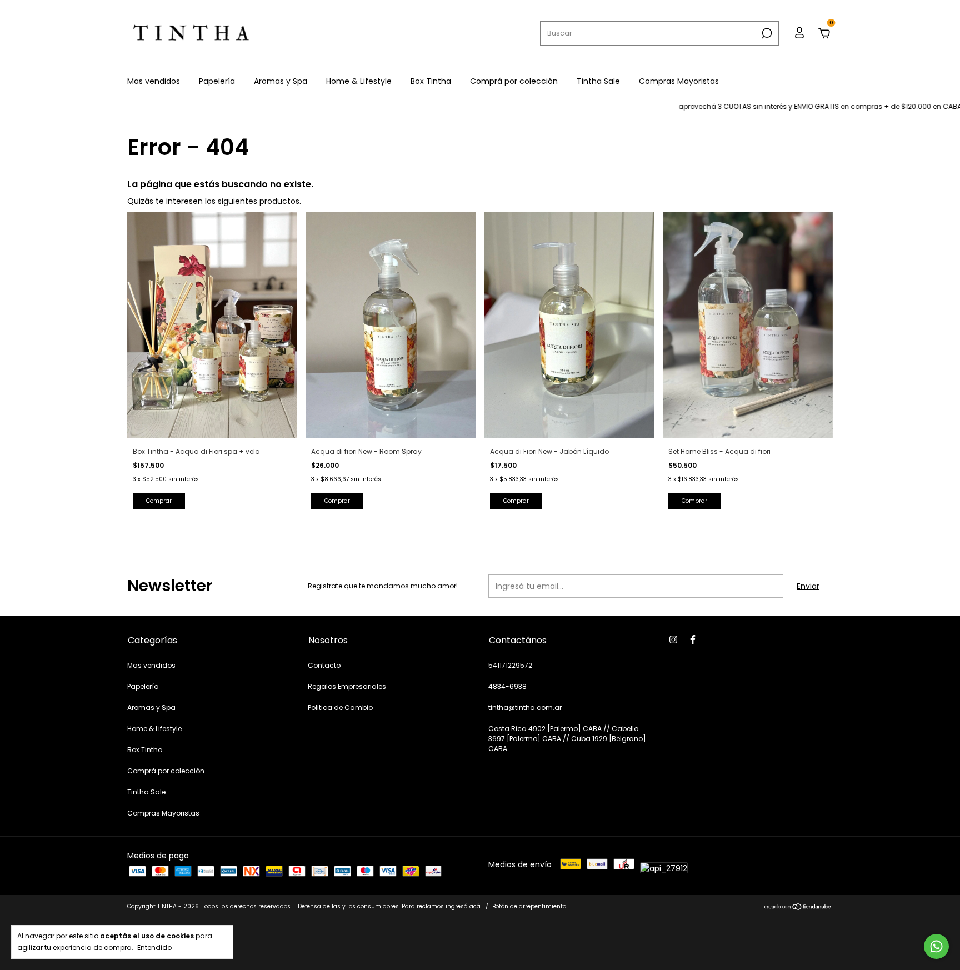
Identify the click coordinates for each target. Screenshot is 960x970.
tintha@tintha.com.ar (525, 707)
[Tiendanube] (798, 907)
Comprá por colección (514, 81)
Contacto (324, 665)
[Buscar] (766, 33)
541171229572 (510, 665)
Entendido (154, 947)
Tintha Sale (598, 81)
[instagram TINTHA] (673, 639)
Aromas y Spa (280, 81)
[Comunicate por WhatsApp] (936, 946)
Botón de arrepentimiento (529, 906)
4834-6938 (507, 686)
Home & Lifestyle (359, 81)
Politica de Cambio (340, 707)
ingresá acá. (464, 906)
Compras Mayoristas (679, 81)
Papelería (217, 81)
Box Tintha (431, 81)
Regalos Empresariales (347, 686)
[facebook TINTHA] (692, 639)
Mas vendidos (153, 81)
